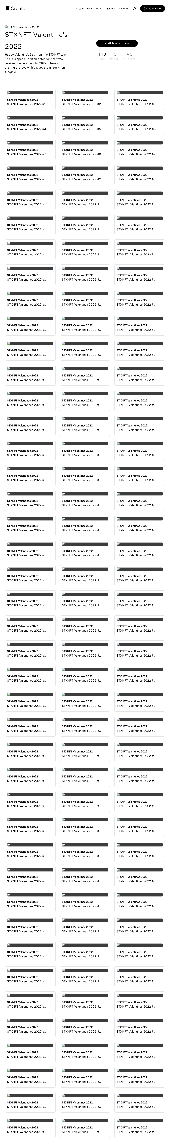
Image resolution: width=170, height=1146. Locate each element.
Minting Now (94, 8)
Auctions (110, 8)
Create (80, 8)
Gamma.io (123, 8)
